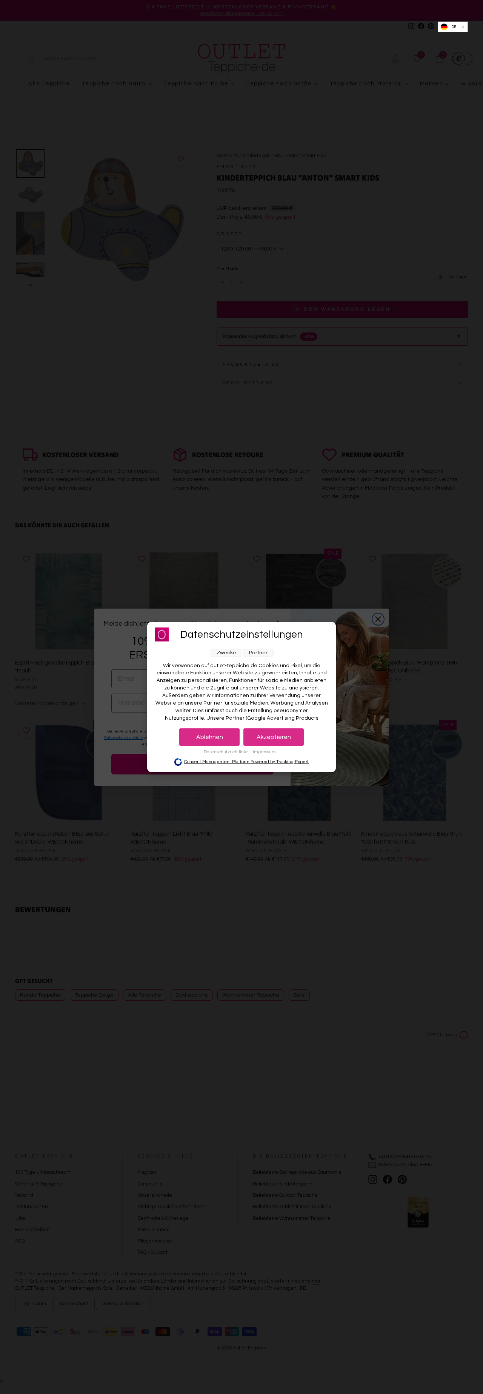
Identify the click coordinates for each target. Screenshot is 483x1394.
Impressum (264, 752)
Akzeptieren (274, 737)
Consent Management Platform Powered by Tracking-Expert (246, 762)
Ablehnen (209, 737)
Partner (258, 652)
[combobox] (453, 27)
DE (453, 27)
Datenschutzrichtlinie (226, 752)
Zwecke (226, 652)
